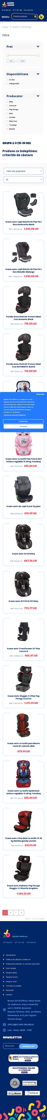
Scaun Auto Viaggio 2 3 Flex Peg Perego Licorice (23, 697)
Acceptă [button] (23, 426)
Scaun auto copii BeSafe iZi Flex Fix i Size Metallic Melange (23, 270)
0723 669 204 (28, 10)
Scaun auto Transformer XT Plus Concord (23, 650)
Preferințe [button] (23, 421)
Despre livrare (12, 977)
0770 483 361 (6, 10)
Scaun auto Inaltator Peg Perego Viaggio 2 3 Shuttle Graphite (23, 887)
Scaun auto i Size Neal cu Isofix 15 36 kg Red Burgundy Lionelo (23, 839)
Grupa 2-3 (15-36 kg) (21, 27)
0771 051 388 (17, 10)
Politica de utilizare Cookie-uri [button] (15, 415)
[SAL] (23, 1058)
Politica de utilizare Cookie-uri (18, 959)
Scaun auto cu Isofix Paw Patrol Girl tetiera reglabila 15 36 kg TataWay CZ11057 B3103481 (24, 462)
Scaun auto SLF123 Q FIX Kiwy (23, 601)
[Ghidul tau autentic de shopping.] (29, 1083)
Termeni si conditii (13, 986)
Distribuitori (11, 955)
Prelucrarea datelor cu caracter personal (22, 964)
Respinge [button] (40, 394)
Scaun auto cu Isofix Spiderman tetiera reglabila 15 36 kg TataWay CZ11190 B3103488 (23, 793)
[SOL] (23, 1070)
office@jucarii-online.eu (21, 1024)
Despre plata (11, 972)
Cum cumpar (11, 968)
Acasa (5, 27)
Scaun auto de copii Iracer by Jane (23, 506)
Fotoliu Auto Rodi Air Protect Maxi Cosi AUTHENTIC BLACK (23, 365)
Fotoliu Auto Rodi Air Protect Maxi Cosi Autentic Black (23, 318)
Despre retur (11, 981)
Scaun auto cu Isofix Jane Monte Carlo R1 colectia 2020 (23, 744)
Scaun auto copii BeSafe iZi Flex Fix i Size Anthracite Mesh (23, 223)
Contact (9, 994)
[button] (23, 171)
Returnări (10, 990)
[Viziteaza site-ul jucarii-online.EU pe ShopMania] (14, 1093)
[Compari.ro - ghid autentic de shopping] (15, 1083)
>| (21, 913)
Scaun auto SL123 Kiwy (23, 553)
